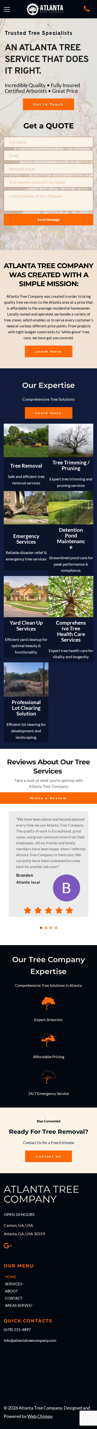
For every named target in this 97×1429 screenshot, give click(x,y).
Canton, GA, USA (18, 1225)
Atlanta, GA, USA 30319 (24, 1233)
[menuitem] (24, 1277)
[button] (7, 9)
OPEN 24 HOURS (19, 1214)
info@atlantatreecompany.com (30, 1340)
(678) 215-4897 (17, 1329)
